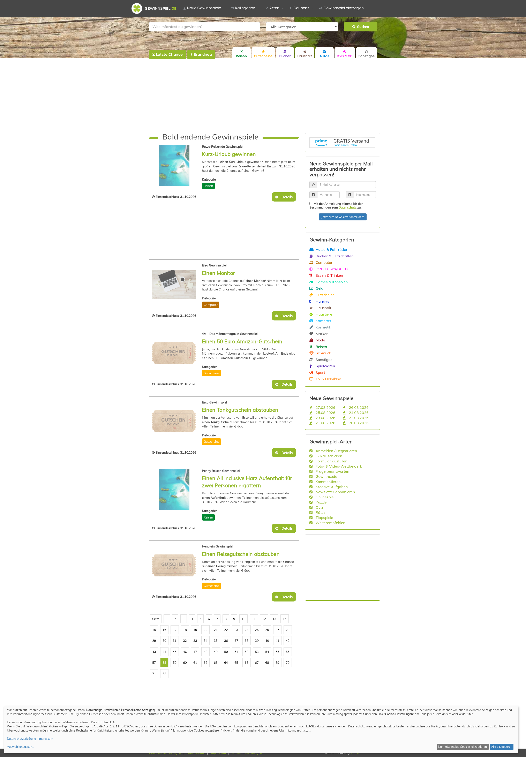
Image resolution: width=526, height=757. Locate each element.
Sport (320, 372)
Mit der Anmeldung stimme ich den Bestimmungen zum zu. (336, 205)
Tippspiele (324, 517)
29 (154, 641)
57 (154, 663)
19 (195, 630)
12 (264, 619)
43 (154, 652)
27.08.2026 (325, 407)
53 (257, 652)
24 (246, 630)
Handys (322, 301)
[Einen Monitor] (174, 284)
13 (274, 619)
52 (246, 652)
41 (277, 641)
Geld (319, 288)
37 (236, 641)
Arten (274, 8)
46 (185, 652)
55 (277, 652)
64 (226, 663)
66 (246, 663)
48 (205, 652)
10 (243, 619)
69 (277, 663)
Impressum (45, 739)
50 (226, 652)
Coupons (301, 8)
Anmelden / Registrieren (336, 450)
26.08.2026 (358, 407)
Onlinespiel (325, 497)
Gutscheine (211, 373)
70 (288, 663)
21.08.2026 (325, 423)
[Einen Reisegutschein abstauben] (174, 565)
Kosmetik (323, 327)
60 (185, 663)
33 (195, 641)
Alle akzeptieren (501, 747)
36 (226, 641)
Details (286, 197)
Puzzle (321, 502)
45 (174, 652)
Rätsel (320, 512)
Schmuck (323, 353)
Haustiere (323, 314)
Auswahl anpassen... (20, 747)
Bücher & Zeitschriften (334, 256)
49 (216, 652)
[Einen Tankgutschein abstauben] (174, 421)
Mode (320, 340)
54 (267, 652)
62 (205, 663)
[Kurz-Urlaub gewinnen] (174, 165)
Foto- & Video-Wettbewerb (338, 466)
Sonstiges (323, 359)
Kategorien (245, 8)
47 (195, 652)
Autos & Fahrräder (331, 249)
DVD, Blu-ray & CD (331, 269)
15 (154, 630)
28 (288, 630)
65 (236, 663)
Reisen (208, 186)
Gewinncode (326, 476)
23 (236, 630)
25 (257, 630)
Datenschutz (347, 207)
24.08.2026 (358, 412)
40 (267, 641)
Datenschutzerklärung (21, 739)
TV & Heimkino (328, 379)
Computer (211, 305)
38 (246, 641)
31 (174, 641)
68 (267, 663)
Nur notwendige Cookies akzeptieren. (462, 747)
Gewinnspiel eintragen (343, 8)
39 (257, 641)
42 (288, 641)
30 (164, 641)
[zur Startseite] (156, 8)
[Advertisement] (263, 95)
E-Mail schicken (328, 456)
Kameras (323, 320)
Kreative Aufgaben (331, 486)
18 (185, 630)
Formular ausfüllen (331, 461)
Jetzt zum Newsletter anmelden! (343, 217)
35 (216, 641)
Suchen (362, 26)
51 (236, 652)
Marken (322, 333)
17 (174, 630)
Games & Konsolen (331, 282)
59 (174, 663)
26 (267, 630)
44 (164, 652)
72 (164, 674)
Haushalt (323, 307)
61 (195, 663)
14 (284, 619)
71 (154, 674)
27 (277, 630)
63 (216, 663)
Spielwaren (325, 366)
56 (288, 652)
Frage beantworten (332, 471)
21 (216, 630)
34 (205, 641)
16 (164, 630)
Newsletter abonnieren (335, 492)
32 (185, 641)
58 (164, 663)
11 (254, 619)
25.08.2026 (325, 412)
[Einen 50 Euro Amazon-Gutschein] (174, 352)
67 (257, 663)
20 (205, 630)
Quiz (319, 507)
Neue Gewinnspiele (204, 8)
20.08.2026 (358, 423)
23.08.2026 (325, 417)
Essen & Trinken (329, 275)
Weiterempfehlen (330, 522)
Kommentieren (328, 481)
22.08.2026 (358, 417)
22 (226, 630)
